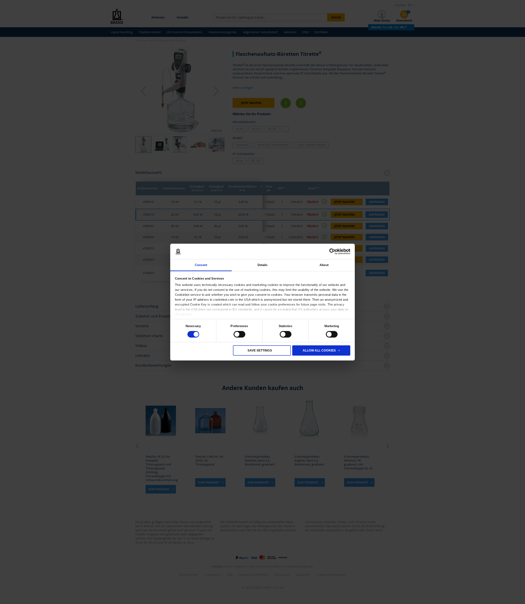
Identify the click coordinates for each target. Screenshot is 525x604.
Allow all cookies (319, 350)
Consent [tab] (201, 265)
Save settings (260, 350)
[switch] (239, 334)
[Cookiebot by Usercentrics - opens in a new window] (332, 251)
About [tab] (324, 265)
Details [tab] (263, 265)
